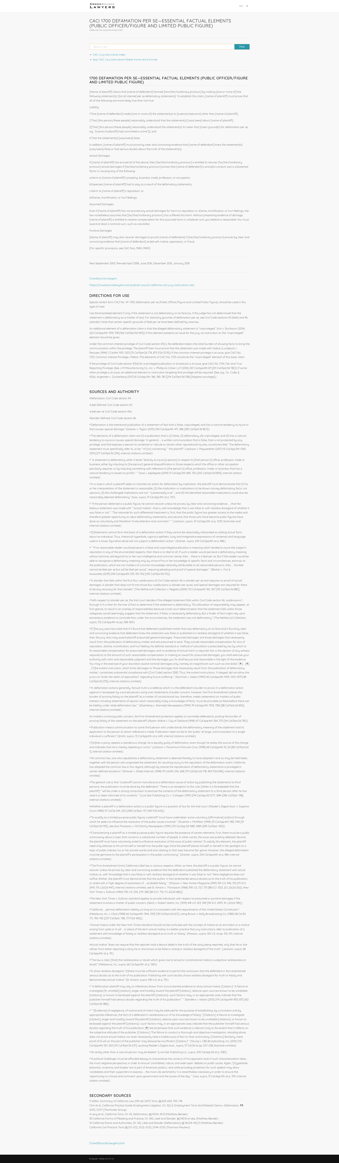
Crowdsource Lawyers (103, 278)
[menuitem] (240, 6)
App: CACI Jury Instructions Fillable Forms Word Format (125, 59)
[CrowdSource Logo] (102, 6)
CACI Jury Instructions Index (109, 54)
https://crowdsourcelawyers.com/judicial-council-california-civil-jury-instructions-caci (141, 285)
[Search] (247, 6)
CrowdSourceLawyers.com (107, 1143)
